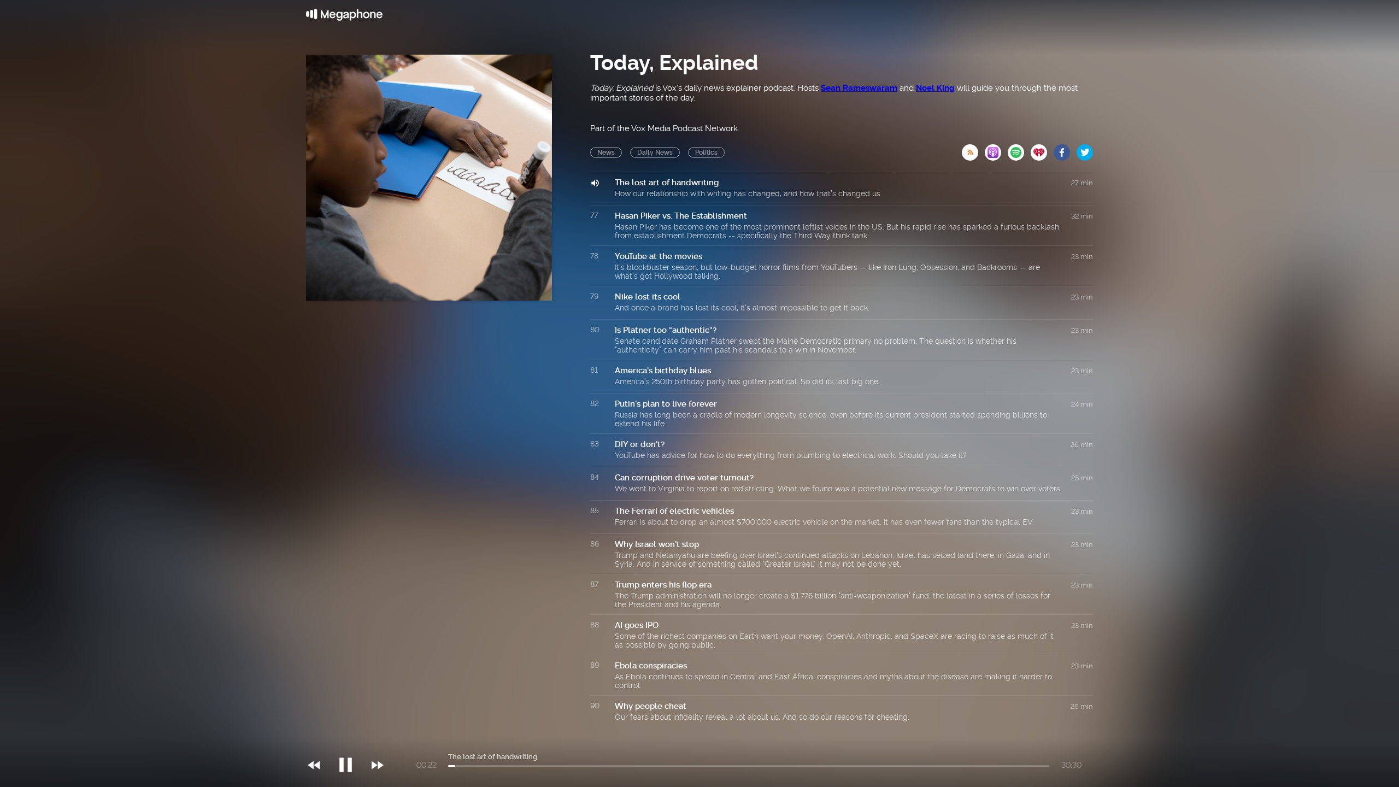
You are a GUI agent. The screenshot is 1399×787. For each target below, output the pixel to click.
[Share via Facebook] (1065, 149)
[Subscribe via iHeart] (1042, 149)
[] (351, 743)
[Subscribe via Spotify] (1019, 149)
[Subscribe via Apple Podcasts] (996, 149)
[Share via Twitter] (1085, 149)
